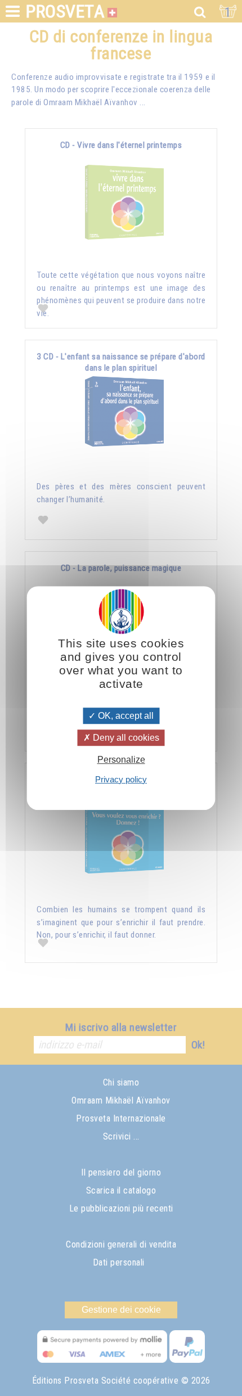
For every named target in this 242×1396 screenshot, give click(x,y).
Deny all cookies (125, 737)
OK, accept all (125, 715)
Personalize (121, 760)
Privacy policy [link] (121, 779)
